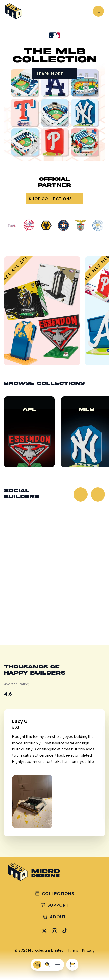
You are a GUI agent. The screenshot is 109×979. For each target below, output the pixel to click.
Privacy (88, 950)
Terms (73, 950)
